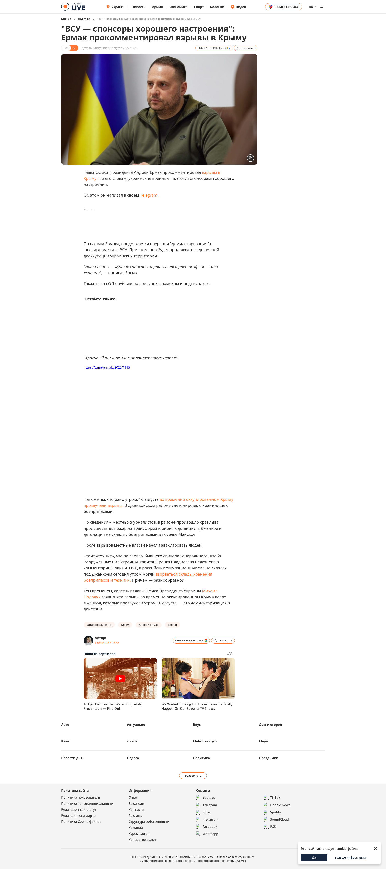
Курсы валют (139, 833)
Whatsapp (210, 834)
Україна (117, 7)
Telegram (210, 805)
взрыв (172, 625)
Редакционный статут (78, 809)
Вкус (197, 724)
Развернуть (193, 775)
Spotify (275, 812)
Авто (65, 724)
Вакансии (136, 803)
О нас (133, 797)
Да (314, 857)
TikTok (275, 797)
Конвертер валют (142, 839)
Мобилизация (205, 741)
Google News (280, 805)
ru (311, 7)
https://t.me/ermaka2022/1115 (107, 367)
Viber (207, 812)
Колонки (217, 7)
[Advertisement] (157, 222)
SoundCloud (279, 819)
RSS (273, 826)
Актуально (136, 724)
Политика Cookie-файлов (81, 821)
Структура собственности (149, 821)
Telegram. (149, 195)
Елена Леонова (107, 643)
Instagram (210, 819)
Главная (66, 18)
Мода (263, 741)
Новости (139, 7)
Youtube (209, 797)
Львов (132, 741)
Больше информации (350, 857)
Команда (136, 827)
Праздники (268, 758)
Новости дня (71, 758)
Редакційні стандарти (78, 815)
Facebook (210, 826)
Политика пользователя (80, 797)
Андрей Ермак (148, 625)
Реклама (135, 815)
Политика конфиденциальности (87, 803)
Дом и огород (270, 724)
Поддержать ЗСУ (287, 7)
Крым (125, 625)
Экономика (178, 7)
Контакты (136, 809)
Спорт (199, 7)
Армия (157, 7)
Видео (241, 7)
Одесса (133, 758)
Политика (84, 18)
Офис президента (99, 625)
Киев (65, 741)
